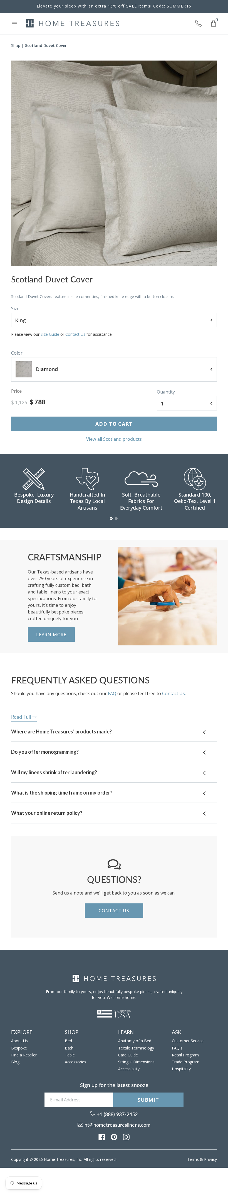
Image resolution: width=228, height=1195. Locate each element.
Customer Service (188, 1040)
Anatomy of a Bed (134, 1040)
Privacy (210, 1159)
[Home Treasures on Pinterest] (114, 1136)
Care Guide (128, 1055)
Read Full (21, 717)
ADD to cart (114, 423)
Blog (15, 1061)
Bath (69, 1048)
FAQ (112, 693)
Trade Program (185, 1061)
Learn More (51, 635)
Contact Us (75, 334)
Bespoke (19, 1048)
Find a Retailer (24, 1055)
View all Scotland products (114, 439)
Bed (68, 1040)
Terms (193, 1159)
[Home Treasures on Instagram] (126, 1136)
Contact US (114, 911)
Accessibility (129, 1068)
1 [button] (111, 521)
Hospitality (181, 1068)
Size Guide (50, 334)
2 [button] (116, 521)
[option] (114, 163)
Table (70, 1055)
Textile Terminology (136, 1048)
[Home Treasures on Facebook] (101, 1136)
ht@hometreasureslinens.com (116, 1125)
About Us (19, 1040)
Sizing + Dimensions (136, 1061)
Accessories (75, 1061)
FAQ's (177, 1048)
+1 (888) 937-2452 (116, 1114)
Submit (148, 1099)
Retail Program (185, 1055)
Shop (15, 45)
